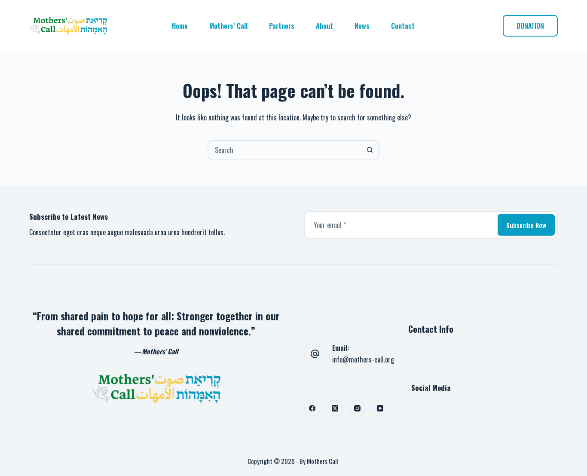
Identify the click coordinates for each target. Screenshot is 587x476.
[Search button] (370, 150)
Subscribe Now (526, 225)
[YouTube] (380, 408)
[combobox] (284, 150)
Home (180, 26)
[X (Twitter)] (335, 408)
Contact (403, 26)
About (324, 26)
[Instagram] (357, 408)
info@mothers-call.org (363, 359)
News (362, 26)
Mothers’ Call (228, 26)
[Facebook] (312, 408)
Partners (281, 26)
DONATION (530, 26)
